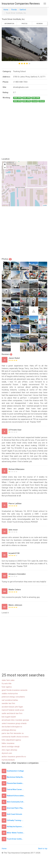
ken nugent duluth (9, 717)
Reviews (40, 23)
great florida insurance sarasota (14, 690)
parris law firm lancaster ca (12, 733)
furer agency (7, 687)
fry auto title (6, 683)
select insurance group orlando (14, 723)
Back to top (42, 848)
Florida (14, 10)
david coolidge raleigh (10, 747)
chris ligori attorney (9, 750)
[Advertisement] (24, 130)
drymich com (7, 753)
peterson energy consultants (13, 697)
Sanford (23, 10)
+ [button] (5, 164)
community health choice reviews (15, 737)
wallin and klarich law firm (12, 713)
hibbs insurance (8, 743)
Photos (24, 23)
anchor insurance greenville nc (14, 757)
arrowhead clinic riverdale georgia (15, 720)
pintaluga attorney (9, 730)
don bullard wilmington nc (12, 727)
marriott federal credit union (13, 710)
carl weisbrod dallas (10, 700)
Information (9, 23)
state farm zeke (8, 680)
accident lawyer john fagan (12, 707)
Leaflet (45, 205)
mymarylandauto (8, 760)
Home (5, 10)
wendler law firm (8, 703)
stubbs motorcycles (10, 693)
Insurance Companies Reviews (21, 3)
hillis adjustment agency (11, 740)
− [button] (5, 167)
